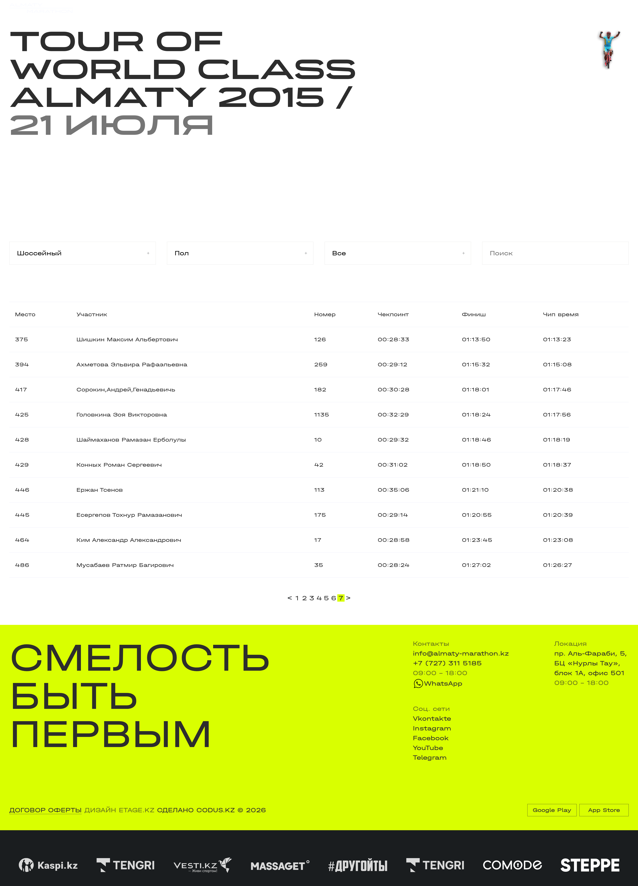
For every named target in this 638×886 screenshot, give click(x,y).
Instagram (432, 728)
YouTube (428, 748)
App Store (604, 810)
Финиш (474, 314)
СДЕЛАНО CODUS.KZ (196, 810)
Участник (91, 314)
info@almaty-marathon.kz (461, 653)
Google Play (552, 810)
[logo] (41, 8)
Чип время (561, 314)
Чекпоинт (393, 314)
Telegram (430, 757)
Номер (325, 314)
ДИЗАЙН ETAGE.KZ (119, 810)
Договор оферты (45, 810)
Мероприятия (128, 7)
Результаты (181, 7)
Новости (312, 7)
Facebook (431, 738)
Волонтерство (360, 7)
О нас (404, 7)
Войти (618, 8)
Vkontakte (432, 718)
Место (25, 314)
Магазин (537, 8)
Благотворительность (250, 7)
